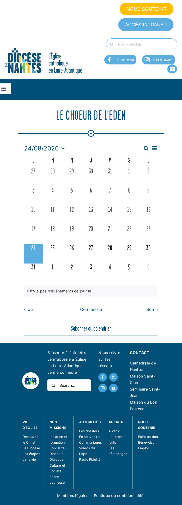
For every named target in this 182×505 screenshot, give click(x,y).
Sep (150, 309)
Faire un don (148, 437)
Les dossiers (89, 431)
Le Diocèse (31, 448)
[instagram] (147, 59)
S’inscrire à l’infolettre (67, 352)
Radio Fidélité (90, 459)
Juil (31, 309)
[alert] (91, 291)
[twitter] (113, 377)
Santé (54, 477)
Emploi (143, 448)
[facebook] (109, 59)
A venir (114, 431)
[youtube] (172, 68)
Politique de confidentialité (119, 495)
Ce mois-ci (91, 309)
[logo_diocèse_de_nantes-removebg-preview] (30, 373)
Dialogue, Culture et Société (57, 465)
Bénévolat (146, 442)
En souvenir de (91, 437)
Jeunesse (57, 482)
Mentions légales (72, 495)
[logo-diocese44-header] (43, 47)
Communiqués (90, 442)
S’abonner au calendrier (91, 328)
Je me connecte (62, 372)
